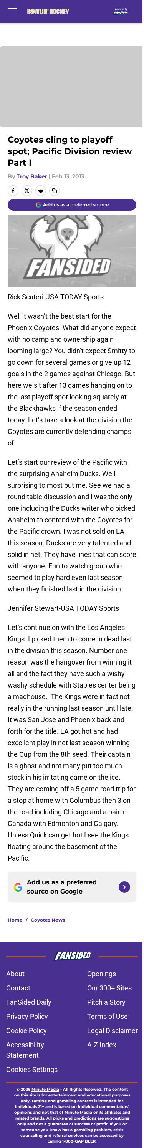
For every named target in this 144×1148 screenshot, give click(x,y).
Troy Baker (32, 176)
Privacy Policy (27, 1016)
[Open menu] (12, 11)
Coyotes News (48, 920)
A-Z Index (101, 1045)
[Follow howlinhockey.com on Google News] (124, 887)
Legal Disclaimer (112, 1031)
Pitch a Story (106, 1002)
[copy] (54, 190)
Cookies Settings (32, 1069)
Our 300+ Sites (109, 988)
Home (15, 920)
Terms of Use (107, 1016)
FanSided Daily (28, 1002)
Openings (101, 974)
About (15, 974)
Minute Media (45, 1089)
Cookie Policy (26, 1031)
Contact (18, 988)
